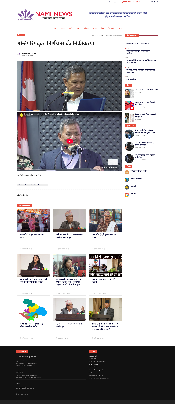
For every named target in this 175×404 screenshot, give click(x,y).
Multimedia (100, 35)
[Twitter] (152, 2)
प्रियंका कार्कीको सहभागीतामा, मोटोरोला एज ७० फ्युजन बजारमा (145, 131)
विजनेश (70, 28)
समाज (78, 28)
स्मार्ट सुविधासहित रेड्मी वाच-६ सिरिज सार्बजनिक (144, 144)
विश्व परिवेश (111, 28)
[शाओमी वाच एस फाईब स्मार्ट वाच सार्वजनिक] (129, 158)
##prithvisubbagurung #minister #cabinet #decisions (32, 185)
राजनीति (62, 28)
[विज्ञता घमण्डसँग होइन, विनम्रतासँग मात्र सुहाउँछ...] (129, 118)
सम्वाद (120, 28)
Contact (19, 2)
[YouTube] (155, 2)
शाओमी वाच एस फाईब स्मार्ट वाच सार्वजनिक (145, 156)
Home (92, 35)
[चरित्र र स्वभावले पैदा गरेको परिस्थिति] (129, 93)
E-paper (113, 2)
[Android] (28, 394)
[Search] (158, 2)
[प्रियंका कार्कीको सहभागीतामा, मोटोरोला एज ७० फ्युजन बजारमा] (129, 134)
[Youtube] (22, 394)
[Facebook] (150, 2)
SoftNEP (157, 402)
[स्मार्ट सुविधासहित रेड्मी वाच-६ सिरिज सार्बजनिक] (129, 146)
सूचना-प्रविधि (130, 126)
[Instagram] (25, 394)
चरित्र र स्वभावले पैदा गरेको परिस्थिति (146, 90)
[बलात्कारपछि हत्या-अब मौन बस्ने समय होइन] (129, 105)
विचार (102, 28)
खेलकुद (95, 28)
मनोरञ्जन (86, 28)
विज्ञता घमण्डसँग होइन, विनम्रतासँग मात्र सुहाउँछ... (145, 115)
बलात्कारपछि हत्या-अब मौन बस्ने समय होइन (145, 103)
